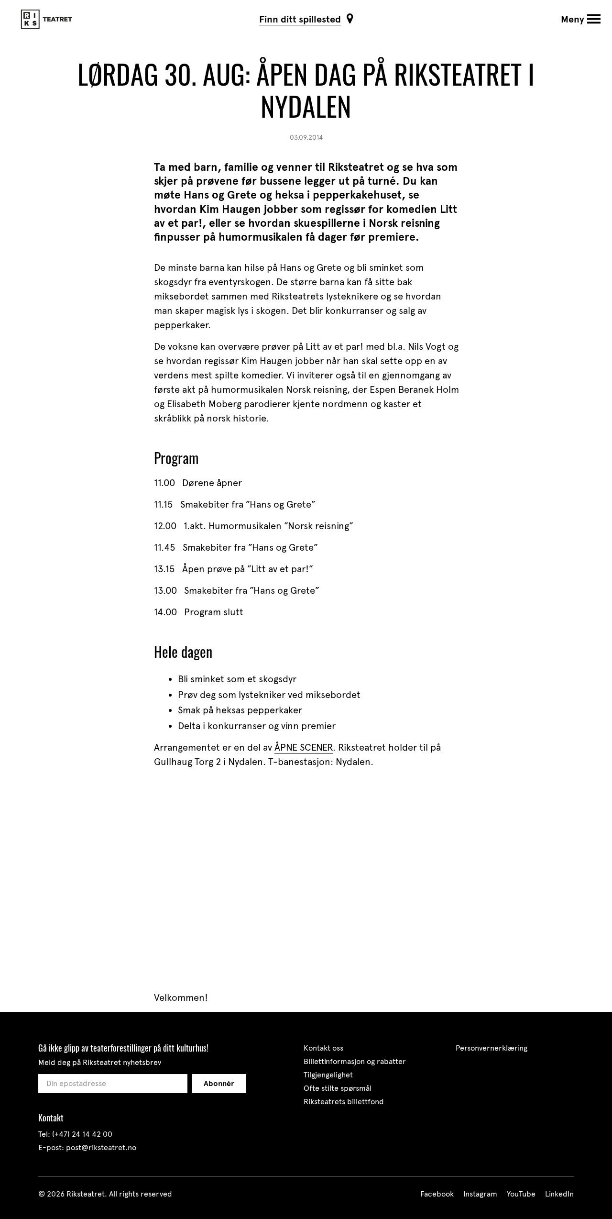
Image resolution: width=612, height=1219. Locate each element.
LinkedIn (559, 1193)
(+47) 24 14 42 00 (82, 1134)
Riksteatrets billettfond (344, 1101)
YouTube (521, 1193)
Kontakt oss (323, 1048)
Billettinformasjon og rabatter (355, 1061)
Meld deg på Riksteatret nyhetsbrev (99, 1062)
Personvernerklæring (491, 1048)
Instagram (480, 1193)
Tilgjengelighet (328, 1074)
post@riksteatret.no (101, 1147)
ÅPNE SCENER (303, 747)
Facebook (437, 1193)
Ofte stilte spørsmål (338, 1088)
